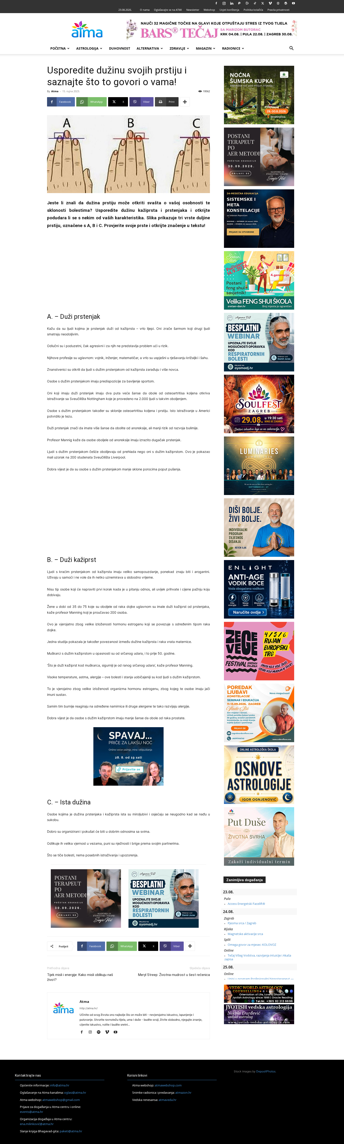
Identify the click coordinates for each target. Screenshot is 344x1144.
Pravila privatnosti (278, 9)
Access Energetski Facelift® (246, 904)
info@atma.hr (59, 1085)
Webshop (209, 9)
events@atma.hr (31, 1112)
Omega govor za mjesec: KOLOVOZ (252, 944)
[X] (262, 3)
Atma (55, 91)
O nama (145, 9)
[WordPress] (285, 3)
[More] (185, 101)
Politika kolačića (253, 9)
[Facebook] (216, 3)
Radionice (231, 48)
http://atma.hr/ (89, 1008)
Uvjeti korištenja (229, 9)
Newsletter (192, 9)
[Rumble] (247, 3)
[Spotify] (100, 1032)
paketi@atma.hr (71, 1131)
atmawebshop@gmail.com (61, 1099)
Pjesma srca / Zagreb (242, 923)
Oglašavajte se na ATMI (168, 9)
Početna (58, 48)
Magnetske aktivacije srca (245, 934)
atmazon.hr (183, 1092)
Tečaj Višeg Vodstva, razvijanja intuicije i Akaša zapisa (257, 957)
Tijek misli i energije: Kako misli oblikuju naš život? (80, 977)
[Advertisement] (128, 268)
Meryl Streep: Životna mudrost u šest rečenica (174, 975)
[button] (291, 49)
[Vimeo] (270, 3)
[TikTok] (254, 3)
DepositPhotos (265, 1071)
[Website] (278, 3)
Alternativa (148, 48)
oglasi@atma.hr (75, 1092)
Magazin (204, 48)
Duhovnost (119, 48)
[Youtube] (293, 3)
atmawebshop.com (168, 1085)
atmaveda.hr (167, 1099)
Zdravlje (177, 48)
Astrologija (87, 48)
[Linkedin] (231, 3)
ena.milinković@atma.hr (37, 1124)
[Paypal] (239, 3)
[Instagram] (223, 3)
